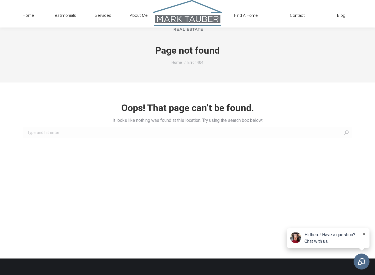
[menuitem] (28, 15)
